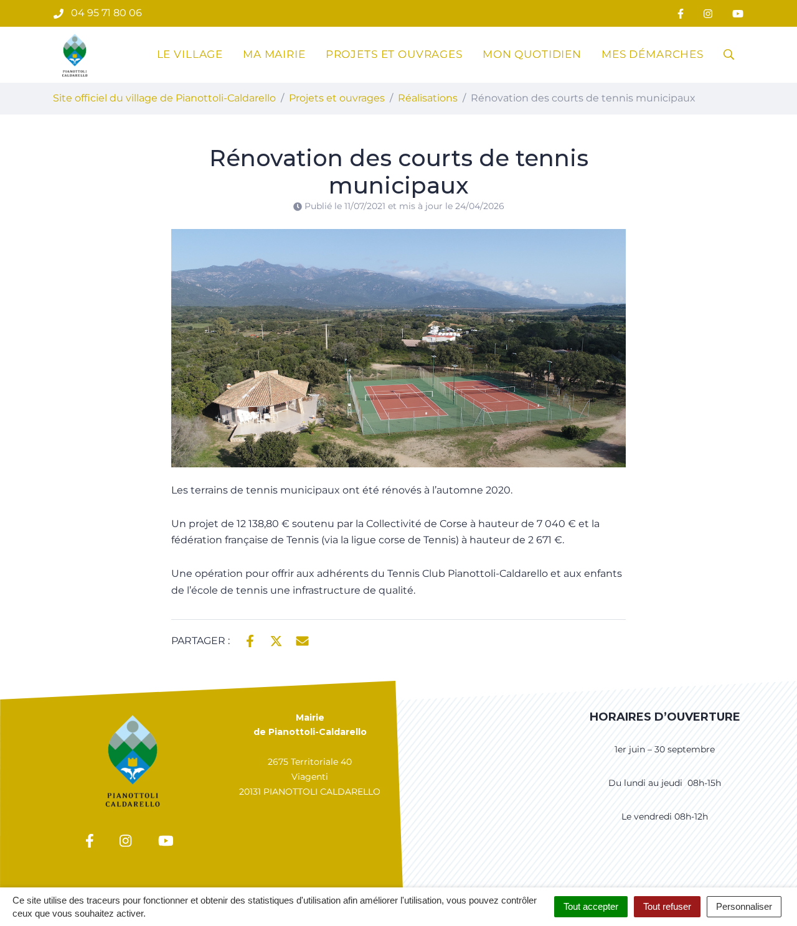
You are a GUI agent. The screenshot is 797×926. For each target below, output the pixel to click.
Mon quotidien (532, 54)
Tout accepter (591, 906)
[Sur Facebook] (250, 639)
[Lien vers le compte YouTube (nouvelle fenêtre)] (737, 13)
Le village (190, 54)
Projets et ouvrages (394, 54)
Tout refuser (667, 906)
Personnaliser (744, 906)
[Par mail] (302, 639)
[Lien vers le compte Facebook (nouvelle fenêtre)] (680, 13)
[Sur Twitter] (276, 639)
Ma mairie (274, 54)
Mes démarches (652, 54)
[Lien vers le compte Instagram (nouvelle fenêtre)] (708, 13)
